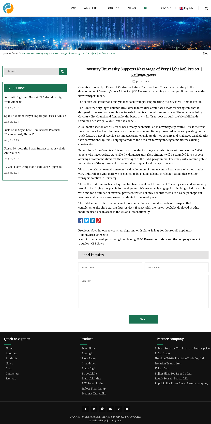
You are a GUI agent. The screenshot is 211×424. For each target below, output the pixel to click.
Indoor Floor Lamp (94, 388)
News (132, 8)
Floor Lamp (89, 358)
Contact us (168, 8)
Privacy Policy (133, 416)
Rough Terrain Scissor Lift (171, 378)
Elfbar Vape (162, 353)
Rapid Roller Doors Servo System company (181, 383)
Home (72, 8)
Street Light (89, 373)
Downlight (88, 348)
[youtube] (127, 409)
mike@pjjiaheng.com (110, 420)
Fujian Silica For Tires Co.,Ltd (173, 373)
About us (90, 8)
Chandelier (89, 363)
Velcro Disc (162, 368)
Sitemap (11, 378)
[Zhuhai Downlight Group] (8, 8)
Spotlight (87, 353)
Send (143, 319)
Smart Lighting (91, 378)
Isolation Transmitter (168, 363)
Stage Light (89, 368)
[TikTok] (118, 409)
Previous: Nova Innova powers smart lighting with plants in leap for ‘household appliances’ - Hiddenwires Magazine (136, 233)
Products (113, 8)
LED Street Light (92, 383)
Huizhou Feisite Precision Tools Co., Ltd (179, 358)
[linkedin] (110, 409)
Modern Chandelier (94, 393)
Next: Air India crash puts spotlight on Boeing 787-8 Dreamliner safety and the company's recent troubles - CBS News (139, 241)
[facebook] (85, 409)
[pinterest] (102, 409)
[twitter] (94, 409)
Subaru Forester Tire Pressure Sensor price (182, 348)
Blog (147, 8)
